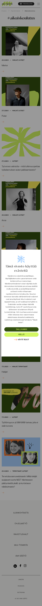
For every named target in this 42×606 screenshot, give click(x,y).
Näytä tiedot (23, 339)
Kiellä (21, 335)
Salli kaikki (21, 329)
